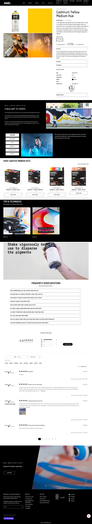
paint (21, 363)
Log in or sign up (70, 43)
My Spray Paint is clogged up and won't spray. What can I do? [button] (26, 294)
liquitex (31, 363)
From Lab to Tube (28, 498)
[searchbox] (9, 357)
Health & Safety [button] (60, 95)
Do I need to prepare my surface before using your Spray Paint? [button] (27, 312)
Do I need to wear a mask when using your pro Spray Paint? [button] (26, 308)
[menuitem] (24, 3)
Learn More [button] (62, 497)
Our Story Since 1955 (29, 496)
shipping (16, 363)
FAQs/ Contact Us (43, 496)
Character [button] (58, 61)
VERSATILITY (12, 146)
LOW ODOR (12, 135)
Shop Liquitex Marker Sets (83, 164)
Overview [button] (58, 49)
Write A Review (68, 344)
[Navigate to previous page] (36, 439)
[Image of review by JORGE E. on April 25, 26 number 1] (22, 411)
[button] (46, 522)
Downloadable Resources (45, 500)
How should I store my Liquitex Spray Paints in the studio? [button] (26, 297)
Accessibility (27, 508)
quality (11, 363)
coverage (26, 363)
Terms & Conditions (29, 504)
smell (40, 363)
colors (6, 363)
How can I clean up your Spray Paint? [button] (20, 301)
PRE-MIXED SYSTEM (12, 150)
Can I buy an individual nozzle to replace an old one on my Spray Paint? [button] (29, 322)
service (35, 363)
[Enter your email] (21, 506)
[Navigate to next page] (55, 439)
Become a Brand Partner (44, 502)
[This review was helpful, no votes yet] (83, 379)
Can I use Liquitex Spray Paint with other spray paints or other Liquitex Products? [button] (32, 319)
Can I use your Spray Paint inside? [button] (19, 315)
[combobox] (23, 357)
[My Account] (84, 3)
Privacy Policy (28, 506)
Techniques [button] (58, 65)
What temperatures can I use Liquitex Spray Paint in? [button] (24, 290)
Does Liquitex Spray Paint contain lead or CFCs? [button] (23, 305)
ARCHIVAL (12, 153)
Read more (43, 390)
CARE (12, 142)
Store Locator (42, 498)
